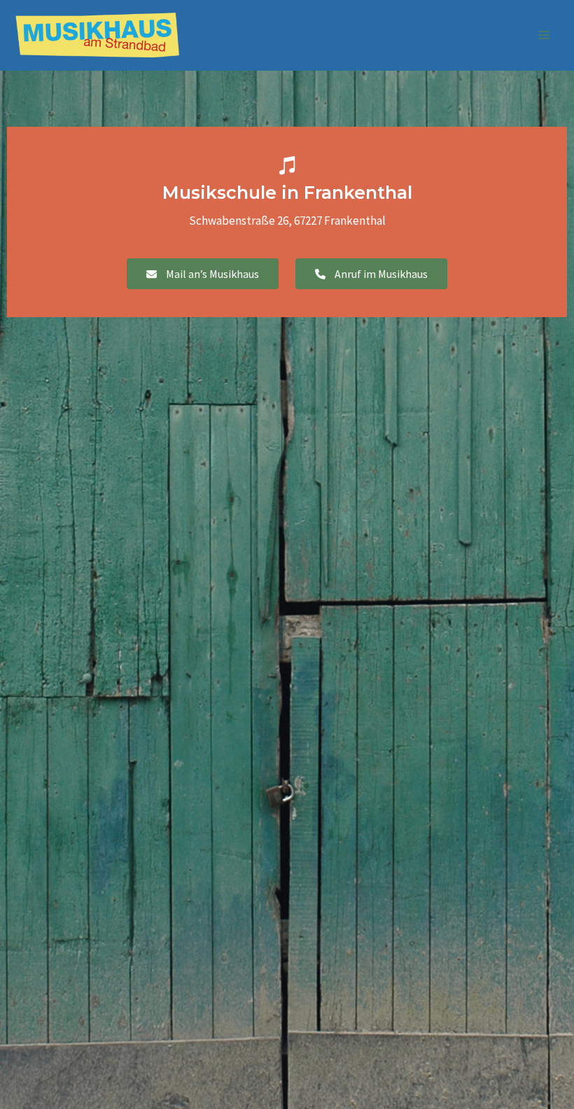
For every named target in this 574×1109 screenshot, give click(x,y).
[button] (203, 273)
